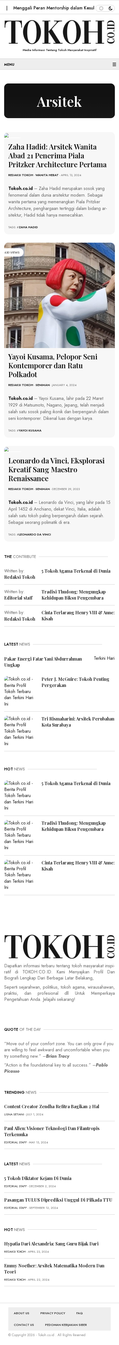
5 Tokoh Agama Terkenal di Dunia (76, 571)
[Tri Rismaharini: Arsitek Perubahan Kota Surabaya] (20, 731)
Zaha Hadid (28, 227)
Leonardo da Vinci (35, 534)
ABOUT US (21, 1313)
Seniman (42, 385)
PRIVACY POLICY (52, 1313)
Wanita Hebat (47, 175)
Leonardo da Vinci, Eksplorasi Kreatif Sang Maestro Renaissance (56, 469)
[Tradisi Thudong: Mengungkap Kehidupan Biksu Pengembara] (20, 835)
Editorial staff (18, 598)
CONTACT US (24, 1325)
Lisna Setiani (14, 1114)
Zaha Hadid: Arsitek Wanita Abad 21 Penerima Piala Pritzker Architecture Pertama (57, 155)
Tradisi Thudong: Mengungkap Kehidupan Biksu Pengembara (74, 595)
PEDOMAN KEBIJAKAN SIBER (66, 1325)
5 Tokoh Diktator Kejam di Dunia (37, 1178)
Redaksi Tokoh (20, 175)
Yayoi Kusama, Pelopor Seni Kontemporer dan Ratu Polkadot (52, 365)
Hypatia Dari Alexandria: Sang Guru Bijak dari (51, 1244)
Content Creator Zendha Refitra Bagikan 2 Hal (51, 1106)
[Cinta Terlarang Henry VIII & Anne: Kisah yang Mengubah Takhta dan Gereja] (20, 874)
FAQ (79, 1313)
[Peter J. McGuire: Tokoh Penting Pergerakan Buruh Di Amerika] (20, 691)
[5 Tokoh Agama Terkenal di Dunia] (20, 795)
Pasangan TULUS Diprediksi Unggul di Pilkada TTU (58, 1200)
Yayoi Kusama (30, 430)
